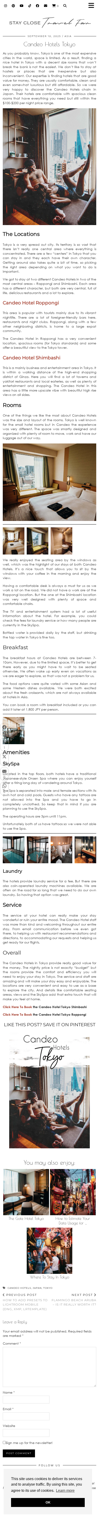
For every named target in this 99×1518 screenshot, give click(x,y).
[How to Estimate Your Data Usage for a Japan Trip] (73, 1192)
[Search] (65, 6)
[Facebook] (37, 6)
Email (8, 1409)
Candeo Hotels (19, 1287)
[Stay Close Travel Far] (49, 20)
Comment (12, 1343)
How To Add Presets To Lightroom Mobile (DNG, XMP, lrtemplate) (25, 1302)
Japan (37, 1287)
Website (9, 1426)
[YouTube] (22, 6)
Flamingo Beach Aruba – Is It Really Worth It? (74, 1299)
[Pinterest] (13, 6)
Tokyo (47, 1287)
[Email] (45, 6)
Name (9, 1392)
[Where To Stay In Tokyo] (50, 1251)
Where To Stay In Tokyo (49, 1277)
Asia (68, 36)
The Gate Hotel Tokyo (26, 1218)
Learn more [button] (65, 1490)
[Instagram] (5, 6)
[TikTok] (29, 6)
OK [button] (48, 1502)
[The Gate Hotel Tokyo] (26, 1192)
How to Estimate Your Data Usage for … (72, 1220)
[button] (92, 6)
